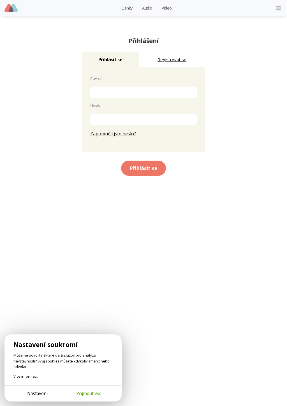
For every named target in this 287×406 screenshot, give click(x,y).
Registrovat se (172, 59)
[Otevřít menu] (279, 8)
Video (167, 8)
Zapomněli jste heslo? (113, 134)
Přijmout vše (88, 393)
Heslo (95, 105)
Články (127, 8)
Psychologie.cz (11, 8)
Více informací (25, 376)
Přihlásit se (143, 168)
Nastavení (37, 393)
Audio (147, 8)
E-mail (95, 79)
